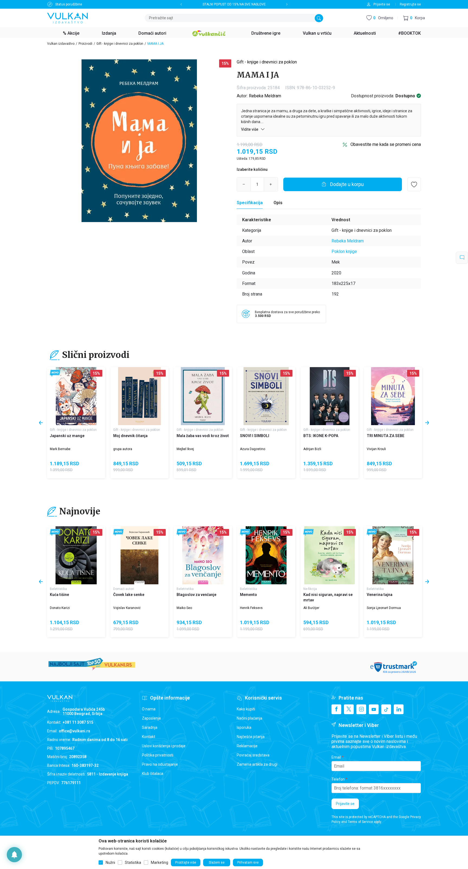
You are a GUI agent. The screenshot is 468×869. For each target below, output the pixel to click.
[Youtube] (374, 709)
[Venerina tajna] (393, 555)
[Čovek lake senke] (139, 555)
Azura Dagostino (252, 449)
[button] (414, 18)
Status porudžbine (68, 4)
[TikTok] (386, 709)
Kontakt (148, 737)
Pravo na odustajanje (160, 764)
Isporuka (244, 727)
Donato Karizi (60, 608)
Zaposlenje (151, 718)
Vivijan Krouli (376, 449)
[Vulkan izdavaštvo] (67, 17)
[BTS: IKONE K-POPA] (330, 396)
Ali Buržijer (311, 608)
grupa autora (122, 449)
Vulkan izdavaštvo (60, 44)
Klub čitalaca (152, 773)
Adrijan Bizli (312, 449)
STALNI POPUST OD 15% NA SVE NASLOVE (234, 4)
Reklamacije (247, 746)
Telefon (338, 779)
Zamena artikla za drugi (257, 764)
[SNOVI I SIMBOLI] (266, 396)
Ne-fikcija (310, 589)
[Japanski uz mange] (76, 396)
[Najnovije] (55, 373)
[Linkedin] (399, 709)
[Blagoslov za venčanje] (203, 555)
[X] (349, 709)
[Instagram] (361, 709)
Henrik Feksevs (251, 608)
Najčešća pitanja (251, 737)
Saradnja (149, 727)
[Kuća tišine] (76, 555)
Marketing (159, 862)
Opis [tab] (278, 202)
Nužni (110, 862)
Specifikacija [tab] (250, 202)
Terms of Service (360, 822)
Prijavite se (345, 803)
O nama (148, 709)
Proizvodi (85, 44)
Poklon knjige (344, 251)
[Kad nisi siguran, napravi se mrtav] (330, 555)
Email (336, 757)
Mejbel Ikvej (185, 449)
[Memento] (266, 555)
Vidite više (250, 129)
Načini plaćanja (249, 718)
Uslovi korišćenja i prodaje (164, 746)
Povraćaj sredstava (253, 755)
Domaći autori (123, 589)
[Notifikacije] (14, 854)
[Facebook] (336, 709)
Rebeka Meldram (265, 95)
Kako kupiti (246, 709)
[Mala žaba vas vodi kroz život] (203, 396)
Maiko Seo (184, 608)
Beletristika (58, 589)
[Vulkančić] (208, 32)
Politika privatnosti (157, 755)
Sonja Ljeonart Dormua (384, 608)
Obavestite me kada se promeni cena (385, 144)
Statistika (133, 862)
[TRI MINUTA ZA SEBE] (393, 396)
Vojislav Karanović (127, 608)
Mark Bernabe (60, 449)
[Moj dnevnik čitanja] (139, 396)
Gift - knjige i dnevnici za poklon (119, 44)
